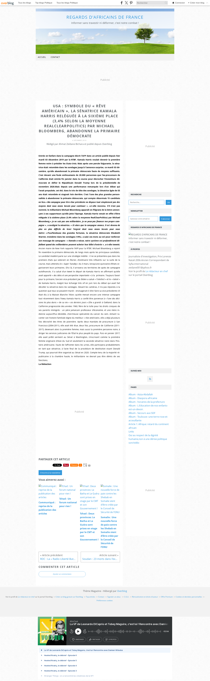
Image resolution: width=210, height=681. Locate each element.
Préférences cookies (105, 600)
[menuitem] (42, 57)
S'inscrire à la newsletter (50, 472)
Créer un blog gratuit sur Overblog (69, 597)
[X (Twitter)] (126, 2)
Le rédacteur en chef (157, 271)
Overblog (122, 591)
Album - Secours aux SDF (142, 413)
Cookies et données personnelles (189, 597)
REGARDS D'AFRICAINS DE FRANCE (105, 17)
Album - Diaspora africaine (143, 398)
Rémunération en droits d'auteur (145, 597)
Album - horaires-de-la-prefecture (147, 401)
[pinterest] (131, 2)
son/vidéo (134, 442)
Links (131, 431)
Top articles (90, 597)
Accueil (42, 57)
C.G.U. (126, 597)
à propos (112, 639)
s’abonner (79, 639)
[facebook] (121, 2)
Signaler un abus (114, 597)
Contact (55, 57)
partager (96, 639)
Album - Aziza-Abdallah (141, 394)
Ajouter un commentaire (62, 574)
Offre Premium (167, 597)
